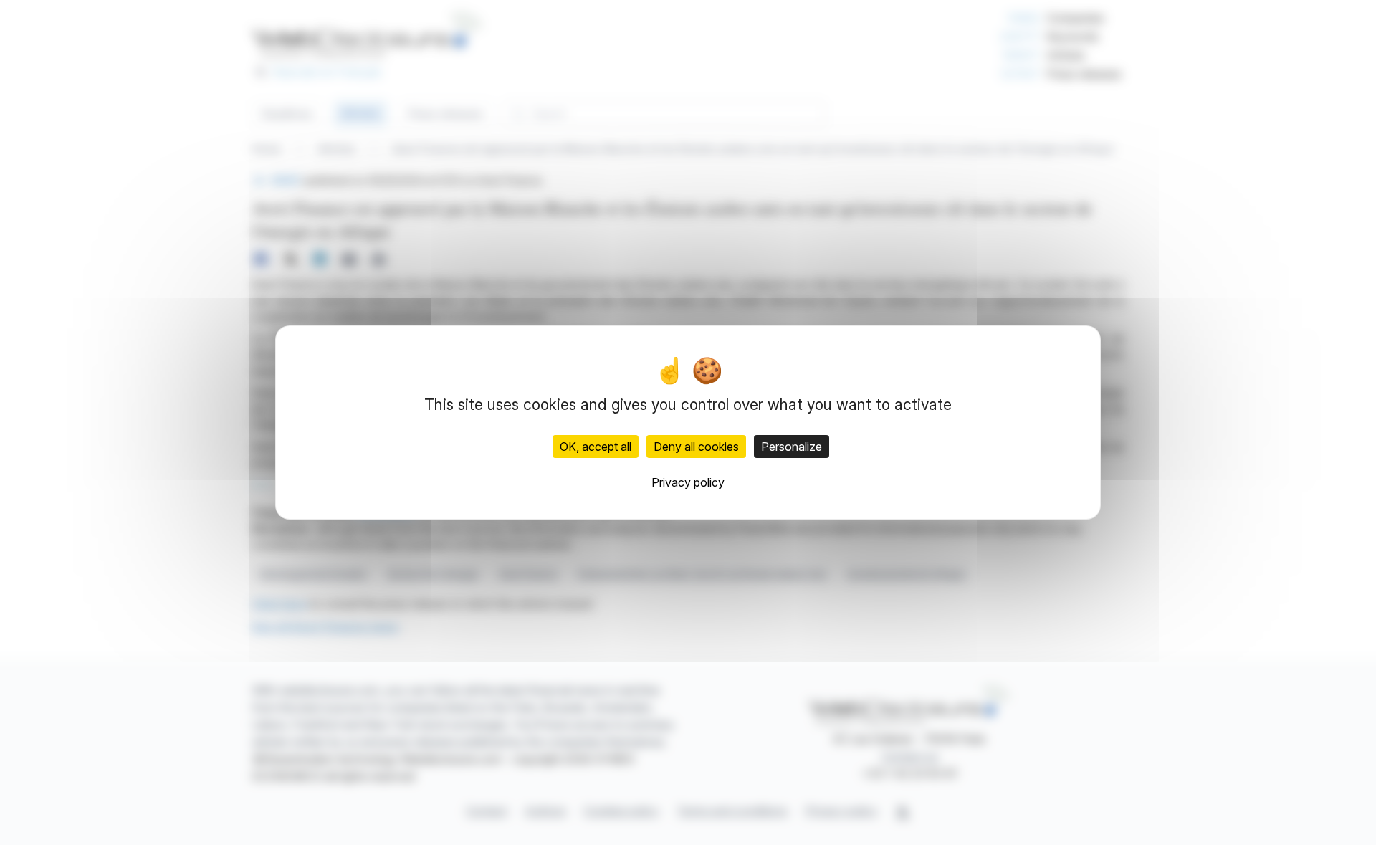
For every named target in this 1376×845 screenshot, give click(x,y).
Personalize (791, 446)
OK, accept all (595, 446)
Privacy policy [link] (688, 482)
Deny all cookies (696, 446)
